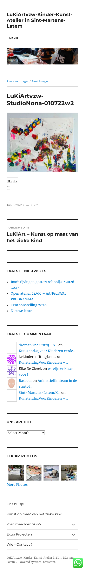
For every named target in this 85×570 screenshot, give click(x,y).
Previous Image (17, 81)
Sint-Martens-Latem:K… (39, 392)
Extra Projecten (19, 534)
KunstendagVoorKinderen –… (43, 362)
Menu (13, 38)
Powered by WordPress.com (37, 562)
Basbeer (25, 380)
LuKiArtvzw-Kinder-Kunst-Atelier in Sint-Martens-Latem (39, 20)
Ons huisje (15, 504)
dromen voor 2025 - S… (38, 345)
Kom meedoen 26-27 (24, 524)
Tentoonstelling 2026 (29, 305)
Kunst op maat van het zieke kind (34, 514)
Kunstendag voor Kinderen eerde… (47, 351)
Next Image (40, 81)
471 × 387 (32, 205)
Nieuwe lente (21, 311)
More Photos (17, 484)
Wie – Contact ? (20, 544)
